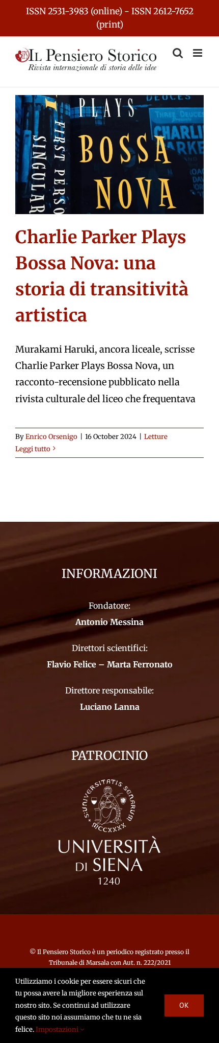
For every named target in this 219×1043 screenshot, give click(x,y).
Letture (156, 436)
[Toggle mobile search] (178, 53)
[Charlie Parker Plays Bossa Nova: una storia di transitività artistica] (109, 154)
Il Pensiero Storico (64, 952)
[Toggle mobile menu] (198, 53)
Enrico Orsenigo (51, 436)
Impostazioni (58, 1029)
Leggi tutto (32, 449)
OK (184, 1005)
